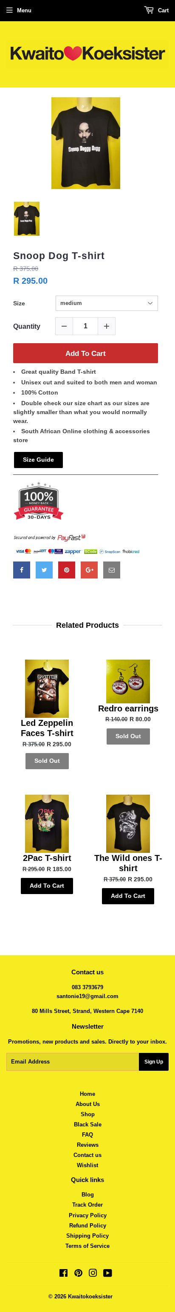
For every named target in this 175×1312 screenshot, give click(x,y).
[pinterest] (66, 569)
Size (19, 303)
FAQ (87, 1134)
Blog (88, 1194)
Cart (162, 10)
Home (87, 1094)
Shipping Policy (87, 1236)
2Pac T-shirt (47, 858)
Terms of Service (87, 1246)
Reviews (88, 1145)
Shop (88, 1114)
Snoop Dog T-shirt (59, 255)
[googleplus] (89, 569)
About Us (88, 1104)
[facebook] (21, 569)
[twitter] (44, 569)
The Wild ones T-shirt (128, 863)
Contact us (87, 1155)
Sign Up (153, 1062)
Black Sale (88, 1124)
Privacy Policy (88, 1215)
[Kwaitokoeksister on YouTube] (107, 1274)
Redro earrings (128, 708)
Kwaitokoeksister (90, 1296)
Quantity (26, 326)
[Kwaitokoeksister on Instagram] (93, 1274)
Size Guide (38, 459)
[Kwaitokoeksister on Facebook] (63, 1274)
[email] (111, 569)
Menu (24, 10)
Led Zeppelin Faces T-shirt (47, 728)
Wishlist (87, 1165)
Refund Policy (87, 1225)
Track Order (87, 1205)
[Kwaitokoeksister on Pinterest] (78, 1274)
